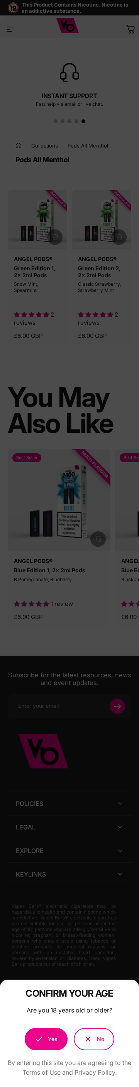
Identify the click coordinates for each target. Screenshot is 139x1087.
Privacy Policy (95, 1072)
